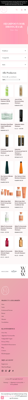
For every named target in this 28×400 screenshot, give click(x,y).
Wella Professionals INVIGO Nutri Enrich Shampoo (20, 228)
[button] (25, 9)
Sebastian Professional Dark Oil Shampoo (7, 151)
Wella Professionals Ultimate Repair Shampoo (6, 253)
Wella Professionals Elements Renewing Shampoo (6, 228)
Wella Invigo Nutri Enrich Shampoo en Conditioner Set (20, 203)
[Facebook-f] (13, 371)
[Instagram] (2, 371)
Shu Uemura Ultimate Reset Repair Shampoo (7, 178)
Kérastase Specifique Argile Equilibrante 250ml (7, 126)
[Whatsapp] (6, 371)
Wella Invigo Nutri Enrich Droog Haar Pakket (6, 203)
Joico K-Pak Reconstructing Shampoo (19, 101)
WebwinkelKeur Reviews (8, 396)
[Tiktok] (9, 371)
